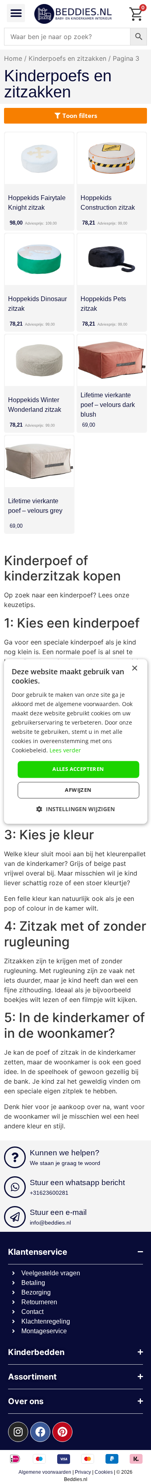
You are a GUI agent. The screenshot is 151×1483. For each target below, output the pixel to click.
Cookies (104, 1472)
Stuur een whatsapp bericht (77, 1182)
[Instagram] (18, 1432)
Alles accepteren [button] (78, 769)
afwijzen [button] (78, 790)
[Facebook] (40, 1432)
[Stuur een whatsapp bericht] (15, 1187)
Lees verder (65, 750)
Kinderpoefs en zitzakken (67, 58)
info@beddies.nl (50, 1222)
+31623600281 (49, 1193)
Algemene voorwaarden (45, 1472)
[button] (16, 13)
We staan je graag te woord (65, 1163)
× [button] (134, 668)
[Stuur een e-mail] (15, 1217)
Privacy (83, 1472)
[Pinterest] (62, 1432)
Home (13, 58)
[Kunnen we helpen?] (15, 1157)
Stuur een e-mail (58, 1212)
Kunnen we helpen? (64, 1152)
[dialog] (75, 741)
